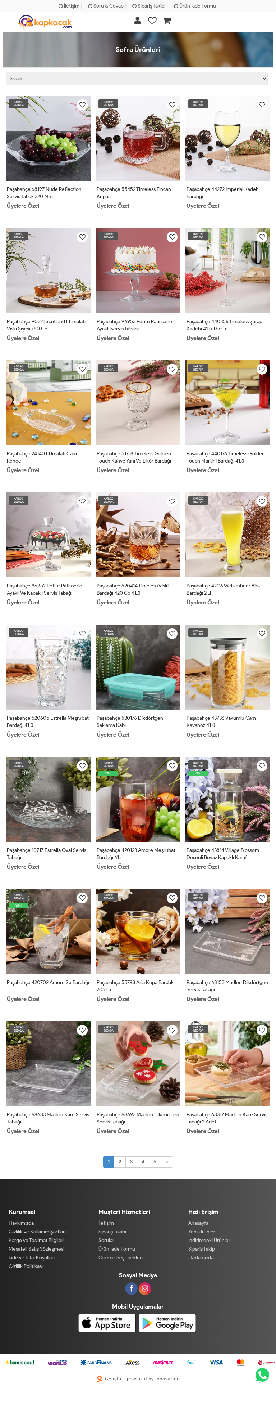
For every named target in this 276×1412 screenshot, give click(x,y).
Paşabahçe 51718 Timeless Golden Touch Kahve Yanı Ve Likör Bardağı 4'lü (134, 461)
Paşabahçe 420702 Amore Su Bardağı (48, 982)
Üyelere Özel (23, 205)
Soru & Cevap (108, 6)
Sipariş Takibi (151, 6)
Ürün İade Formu (197, 6)
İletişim (71, 6)
